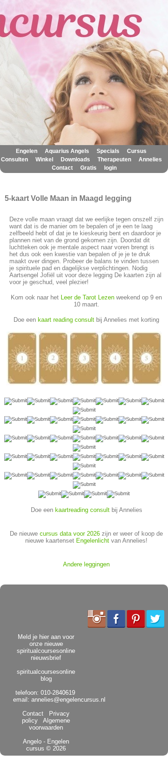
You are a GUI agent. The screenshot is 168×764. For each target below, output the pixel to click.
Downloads (75, 159)
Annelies (150, 159)
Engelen (26, 151)
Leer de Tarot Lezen (87, 297)
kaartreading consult (82, 509)
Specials (108, 151)
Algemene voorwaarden (49, 724)
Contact (62, 168)
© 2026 (55, 748)
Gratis (88, 168)
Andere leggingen (86, 564)
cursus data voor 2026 (70, 533)
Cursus (137, 151)
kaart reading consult (66, 319)
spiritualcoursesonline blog (46, 675)
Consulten (14, 159)
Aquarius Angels (67, 151)
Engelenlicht (92, 540)
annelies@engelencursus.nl (68, 699)
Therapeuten (114, 159)
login (110, 168)
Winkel (44, 159)
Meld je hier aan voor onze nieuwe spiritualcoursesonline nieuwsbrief (46, 647)
